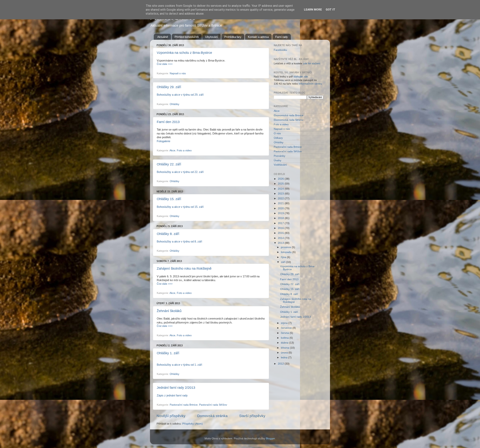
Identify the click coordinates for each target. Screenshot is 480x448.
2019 (281, 213)
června (285, 333)
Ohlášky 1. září (168, 353)
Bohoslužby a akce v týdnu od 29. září (180, 94)
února (285, 352)
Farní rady (281, 36)
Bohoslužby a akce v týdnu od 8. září (179, 241)
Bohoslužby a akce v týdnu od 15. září (180, 206)
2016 (281, 228)
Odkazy (278, 138)
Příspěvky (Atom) (192, 423)
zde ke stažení (311, 63)
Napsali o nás (178, 73)
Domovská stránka (212, 416)
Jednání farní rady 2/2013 (176, 387)
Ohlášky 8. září (168, 234)
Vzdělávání (280, 164)
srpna (284, 323)
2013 (281, 243)
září (283, 262)
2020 (281, 208)
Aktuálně (162, 36)
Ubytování (211, 36)
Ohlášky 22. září (169, 164)
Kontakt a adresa (258, 36)
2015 (281, 233)
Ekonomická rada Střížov (288, 120)
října (284, 257)
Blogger (270, 438)
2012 (281, 363)
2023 (281, 193)
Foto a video (184, 150)
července (286, 327)
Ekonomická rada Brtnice (288, 115)
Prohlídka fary (232, 36)
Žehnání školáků (169, 311)
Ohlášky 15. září (169, 199)
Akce (172, 150)
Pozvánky (279, 156)
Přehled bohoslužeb (187, 36)
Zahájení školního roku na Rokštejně (184, 268)
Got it (330, 9)
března (285, 347)
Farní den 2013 (168, 122)
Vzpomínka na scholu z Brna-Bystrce (184, 53)
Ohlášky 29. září (169, 87)
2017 (281, 223)
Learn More (313, 9)
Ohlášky (174, 104)
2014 (281, 238)
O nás (277, 133)
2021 (281, 203)
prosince (286, 247)
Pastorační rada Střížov (213, 404)
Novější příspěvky (171, 416)
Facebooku (280, 50)
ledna (284, 357)
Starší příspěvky (252, 416)
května (285, 337)
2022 (281, 198)
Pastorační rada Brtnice (184, 404)
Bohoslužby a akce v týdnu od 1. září (179, 364)
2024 (281, 188)
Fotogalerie (163, 141)
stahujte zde (300, 76)
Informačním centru (310, 83)
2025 (281, 183)
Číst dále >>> (164, 64)
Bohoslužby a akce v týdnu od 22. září (180, 171)
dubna (285, 342)
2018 (281, 218)
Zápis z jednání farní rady (172, 395)
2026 (281, 178)
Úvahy (277, 160)
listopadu (286, 252)
